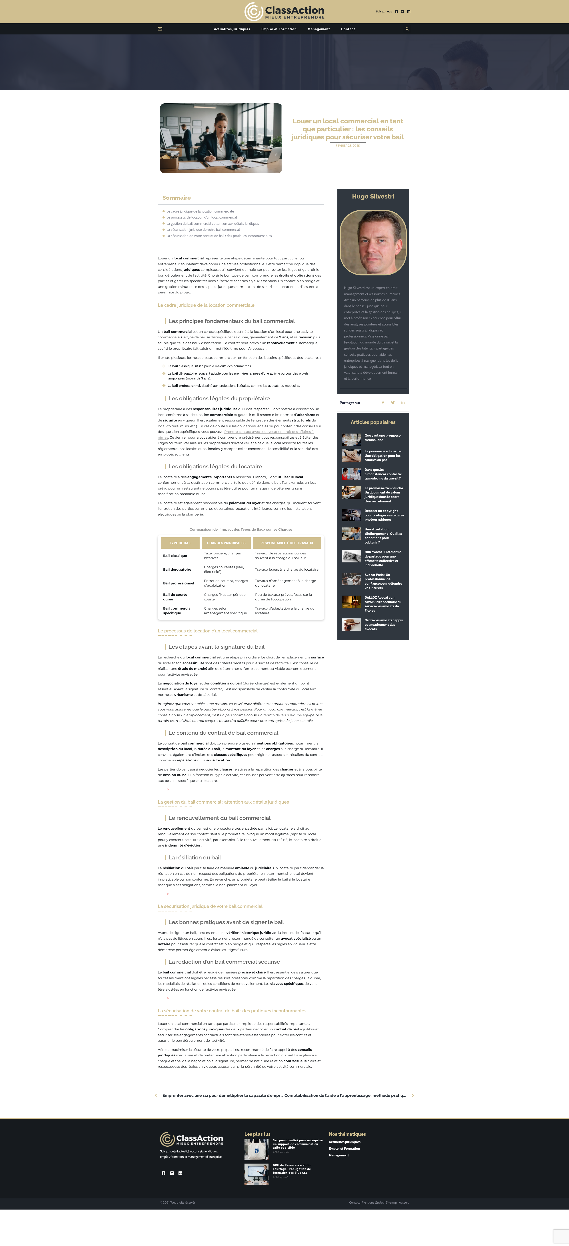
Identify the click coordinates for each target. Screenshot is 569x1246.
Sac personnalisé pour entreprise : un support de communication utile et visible (299, 1144)
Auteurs (404, 1202)
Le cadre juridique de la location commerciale (200, 211)
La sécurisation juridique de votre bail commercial (203, 229)
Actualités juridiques (232, 29)
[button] (407, 29)
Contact (348, 29)
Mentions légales (373, 1202)
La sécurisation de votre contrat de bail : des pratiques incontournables (219, 236)
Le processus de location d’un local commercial (201, 217)
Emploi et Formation (279, 29)
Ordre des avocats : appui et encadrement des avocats (384, 624)
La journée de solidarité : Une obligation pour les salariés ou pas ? (383, 455)
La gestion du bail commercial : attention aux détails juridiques (212, 223)
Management (319, 29)
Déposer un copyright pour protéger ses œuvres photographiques (384, 515)
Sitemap (391, 1202)
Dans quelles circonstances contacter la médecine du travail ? (383, 474)
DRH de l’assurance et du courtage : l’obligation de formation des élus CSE (292, 1169)
